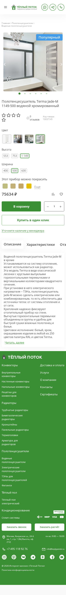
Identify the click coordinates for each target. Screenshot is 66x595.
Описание (12, 244)
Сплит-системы (11, 517)
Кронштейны (9, 424)
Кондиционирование (16, 510)
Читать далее (14, 343)
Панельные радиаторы (15, 429)
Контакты (46, 387)
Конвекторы (10, 365)
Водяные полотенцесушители (17, 26)
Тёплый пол (9, 492)
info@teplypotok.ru (55, 549)
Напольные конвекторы (16, 386)
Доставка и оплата (52, 365)
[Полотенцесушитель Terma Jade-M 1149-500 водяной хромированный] (33, 61)
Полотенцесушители (22, 23)
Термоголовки (10, 435)
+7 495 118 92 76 (17, 549)
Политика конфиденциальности (18, 570)
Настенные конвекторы (15, 381)
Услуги (44, 372)
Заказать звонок (16, 527)
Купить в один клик (33, 220)
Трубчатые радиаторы (15, 410)
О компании (48, 380)
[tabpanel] (33, 61)
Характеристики (41, 244)
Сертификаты (49, 394)
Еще (37, 187)
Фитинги (7, 485)
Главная (6, 23)
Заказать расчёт (49, 527)
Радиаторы (9, 403)
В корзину (21, 206)
